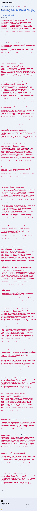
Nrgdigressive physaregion (21, 410)
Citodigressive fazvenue (5, 157)
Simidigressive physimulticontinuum (18, 482)
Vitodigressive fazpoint (4, 176)
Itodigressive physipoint (12, 22)
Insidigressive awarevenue (30, 344)
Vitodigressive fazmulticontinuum (6, 199)
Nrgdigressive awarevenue (30, 407)
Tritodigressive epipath (21, 374)
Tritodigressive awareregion (31, 379)
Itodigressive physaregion (21, 37)
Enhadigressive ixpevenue (19, 282)
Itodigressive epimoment (28, 26)
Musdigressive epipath (21, 311)
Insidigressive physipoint (12, 332)
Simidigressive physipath (13, 468)
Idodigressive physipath (12, 92)
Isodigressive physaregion (21, 254)
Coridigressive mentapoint (5, 114)
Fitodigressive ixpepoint (13, 209)
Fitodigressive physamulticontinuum (29, 230)
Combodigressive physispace (14, 422)
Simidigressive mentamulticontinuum (26, 483)
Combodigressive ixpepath (18, 438)
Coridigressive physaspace (22, 110)
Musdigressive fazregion (5, 316)
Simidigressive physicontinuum (15, 478)
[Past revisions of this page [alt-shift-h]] (32, 507)
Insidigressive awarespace (30, 329)
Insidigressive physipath (12, 341)
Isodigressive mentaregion (5, 255)
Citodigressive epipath (20, 155)
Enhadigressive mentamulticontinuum (27, 293)
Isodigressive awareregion (30, 254)
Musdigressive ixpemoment (20, 305)
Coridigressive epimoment (29, 117)
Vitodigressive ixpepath (13, 187)
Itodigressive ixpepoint (12, 23)
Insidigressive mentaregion (5, 349)
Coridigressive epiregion (22, 130)
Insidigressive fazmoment (5, 335)
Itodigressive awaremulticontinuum (6, 45)
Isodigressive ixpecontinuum (21, 258)
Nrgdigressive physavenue (21, 407)
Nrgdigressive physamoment (23, 398)
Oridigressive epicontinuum (30, 72)
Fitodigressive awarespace (30, 205)
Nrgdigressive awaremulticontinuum (7, 418)
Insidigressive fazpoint (4, 332)
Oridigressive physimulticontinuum (17, 74)
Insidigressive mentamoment (10, 336)
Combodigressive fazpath (5, 437)
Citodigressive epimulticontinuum (13, 170)
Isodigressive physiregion (13, 254)
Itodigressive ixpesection (14, 29)
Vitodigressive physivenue (13, 189)
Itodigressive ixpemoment (19, 26)
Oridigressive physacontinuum (24, 71)
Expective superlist (20, 9)
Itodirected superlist (4, 15)
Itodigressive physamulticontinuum (28, 44)
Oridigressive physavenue (21, 65)
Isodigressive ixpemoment (19, 243)
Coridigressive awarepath (29, 122)
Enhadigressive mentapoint (5, 270)
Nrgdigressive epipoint (20, 396)
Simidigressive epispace (22, 457)
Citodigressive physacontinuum (26, 163)
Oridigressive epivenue (20, 66)
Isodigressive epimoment (28, 243)
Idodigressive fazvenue (4, 95)
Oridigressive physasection (22, 58)
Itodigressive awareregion (29, 37)
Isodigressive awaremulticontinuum (6, 261)
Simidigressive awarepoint (30, 459)
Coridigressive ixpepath (13, 124)
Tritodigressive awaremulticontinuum (14, 387)
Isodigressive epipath (20, 249)
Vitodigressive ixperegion (14, 193)
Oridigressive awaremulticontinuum (6, 75)
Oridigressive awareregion (30, 68)
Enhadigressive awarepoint (31, 269)
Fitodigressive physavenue (21, 220)
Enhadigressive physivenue (13, 281)
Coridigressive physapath (21, 122)
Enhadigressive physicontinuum (16, 287)
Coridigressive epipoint (21, 114)
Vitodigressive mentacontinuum (12, 196)
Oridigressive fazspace (4, 49)
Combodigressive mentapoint (9, 426)
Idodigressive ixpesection (14, 90)
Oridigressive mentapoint (5, 53)
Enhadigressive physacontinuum (26, 287)
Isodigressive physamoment (22, 241)
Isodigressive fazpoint (4, 238)
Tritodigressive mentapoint (5, 364)
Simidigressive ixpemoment (20, 463)
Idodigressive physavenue (21, 95)
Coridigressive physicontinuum (15, 132)
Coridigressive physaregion (22, 129)
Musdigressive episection (28, 308)
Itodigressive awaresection (30, 28)
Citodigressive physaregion (22, 160)
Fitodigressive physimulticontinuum (17, 230)
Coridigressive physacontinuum (26, 132)
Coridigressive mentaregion (5, 130)
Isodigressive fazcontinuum (5, 257)
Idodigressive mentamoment (10, 87)
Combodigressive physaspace (24, 422)
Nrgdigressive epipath (20, 405)
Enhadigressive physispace (13, 266)
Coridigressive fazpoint (4, 113)
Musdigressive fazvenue (5, 313)
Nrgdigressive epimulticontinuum (13, 419)
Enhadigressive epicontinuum (5, 290)
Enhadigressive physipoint (13, 269)
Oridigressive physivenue (12, 65)
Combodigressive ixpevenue (19, 441)
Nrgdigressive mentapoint (5, 396)
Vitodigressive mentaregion (5, 193)
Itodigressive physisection (13, 28)
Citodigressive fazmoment (5, 148)
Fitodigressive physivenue (13, 220)
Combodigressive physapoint (23, 425)
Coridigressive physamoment (23, 116)
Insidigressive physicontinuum (15, 351)
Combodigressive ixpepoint (19, 426)
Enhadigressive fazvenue (5, 281)
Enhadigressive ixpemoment (20, 273)
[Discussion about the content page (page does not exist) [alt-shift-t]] (34, 507)
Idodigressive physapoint (20, 83)
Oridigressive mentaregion (5, 69)
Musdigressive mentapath (5, 311)
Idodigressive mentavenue (5, 96)
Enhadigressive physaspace (22, 266)
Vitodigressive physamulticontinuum (29, 199)
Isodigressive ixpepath (12, 249)
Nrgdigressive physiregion (13, 410)
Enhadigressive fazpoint (5, 269)
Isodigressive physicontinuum (15, 257)
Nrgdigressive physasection (22, 401)
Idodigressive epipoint (20, 84)
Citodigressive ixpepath (13, 155)
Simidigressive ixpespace (14, 457)
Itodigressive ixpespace (13, 20)
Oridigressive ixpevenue (13, 66)
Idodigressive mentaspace (5, 81)
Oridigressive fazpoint (4, 52)
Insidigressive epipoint (20, 333)
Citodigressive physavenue (22, 157)
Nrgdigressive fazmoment (5, 398)
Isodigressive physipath (12, 248)
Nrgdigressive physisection (13, 401)
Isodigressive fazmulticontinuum (6, 260)
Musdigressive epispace (22, 298)
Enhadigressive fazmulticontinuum (6, 292)
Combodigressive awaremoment (6, 429)
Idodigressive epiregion (21, 99)
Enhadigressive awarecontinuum (6, 289)
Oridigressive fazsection (5, 58)
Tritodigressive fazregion (5, 379)
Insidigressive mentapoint (5, 333)
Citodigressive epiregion (22, 161)
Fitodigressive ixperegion (14, 225)
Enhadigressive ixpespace (19, 267)
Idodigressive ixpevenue (13, 96)
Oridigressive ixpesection (14, 60)
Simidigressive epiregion (22, 476)
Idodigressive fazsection (5, 89)
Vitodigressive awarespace (30, 173)
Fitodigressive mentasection (10, 215)
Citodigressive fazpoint (4, 145)
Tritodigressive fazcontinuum (5, 382)
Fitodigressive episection (27, 215)
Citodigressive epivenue (22, 158)
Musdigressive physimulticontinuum (18, 323)
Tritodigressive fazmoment (5, 366)
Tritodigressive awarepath (29, 372)
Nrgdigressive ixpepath (13, 405)
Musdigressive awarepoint (30, 300)
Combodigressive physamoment (26, 428)
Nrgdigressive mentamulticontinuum (19, 418)
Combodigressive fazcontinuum (6, 446)
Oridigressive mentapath (5, 63)
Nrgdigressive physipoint (12, 395)
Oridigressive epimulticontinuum (6, 76)
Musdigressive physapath (21, 310)
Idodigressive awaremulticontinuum (6, 106)
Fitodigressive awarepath (29, 217)
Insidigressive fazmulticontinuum (6, 354)
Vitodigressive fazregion (5, 192)
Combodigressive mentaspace (10, 423)
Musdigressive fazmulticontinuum (6, 323)
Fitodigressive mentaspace (5, 206)
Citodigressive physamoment (23, 148)
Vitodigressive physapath (21, 186)
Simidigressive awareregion (31, 475)
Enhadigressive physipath (13, 278)
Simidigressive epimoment (29, 463)
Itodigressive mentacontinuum (11, 42)
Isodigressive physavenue (21, 251)
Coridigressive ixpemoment (20, 117)
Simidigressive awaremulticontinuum (14, 483)
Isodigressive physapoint (20, 238)
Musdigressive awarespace (31, 297)
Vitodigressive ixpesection (19, 184)
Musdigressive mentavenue (5, 314)
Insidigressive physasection (22, 338)
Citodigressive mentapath (5, 155)
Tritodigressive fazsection (5, 369)
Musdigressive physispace (13, 297)
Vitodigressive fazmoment (5, 179)
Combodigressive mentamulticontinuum (28, 452)
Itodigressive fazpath (4, 31)
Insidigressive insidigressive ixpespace (16, 330)
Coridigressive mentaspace (5, 111)
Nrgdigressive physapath (20, 404)
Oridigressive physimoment (13, 55)
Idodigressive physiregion (13, 98)
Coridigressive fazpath (4, 122)
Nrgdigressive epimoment (29, 399)
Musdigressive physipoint (13, 300)
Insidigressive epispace (26, 330)
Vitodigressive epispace (22, 174)
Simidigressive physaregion (22, 475)
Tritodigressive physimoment (14, 366)
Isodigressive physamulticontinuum (28, 260)
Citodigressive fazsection (5, 151)
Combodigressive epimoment (5, 431)
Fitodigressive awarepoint (29, 208)
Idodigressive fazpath (4, 92)
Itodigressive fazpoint (4, 22)
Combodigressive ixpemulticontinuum (7, 453)
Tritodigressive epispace (22, 361)
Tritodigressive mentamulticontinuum (26, 387)
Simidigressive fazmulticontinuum (6, 482)
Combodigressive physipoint (14, 425)
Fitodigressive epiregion (22, 225)
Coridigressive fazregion (5, 129)
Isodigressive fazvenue (4, 251)
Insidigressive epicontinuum (31, 352)
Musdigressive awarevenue (31, 313)
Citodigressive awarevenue (30, 157)
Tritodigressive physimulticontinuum (18, 386)
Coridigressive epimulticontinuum (13, 138)
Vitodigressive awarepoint (30, 176)
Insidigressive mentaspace (5, 330)
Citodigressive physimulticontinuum (18, 168)
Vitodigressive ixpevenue (14, 190)
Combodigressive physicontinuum (17, 446)
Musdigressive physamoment (24, 303)
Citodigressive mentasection (10, 152)
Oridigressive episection (22, 60)
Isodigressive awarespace (29, 235)
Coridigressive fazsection (5, 119)
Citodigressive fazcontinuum (5, 163)
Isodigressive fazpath (4, 248)
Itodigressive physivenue (12, 34)
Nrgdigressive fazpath (4, 404)
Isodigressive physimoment (13, 241)
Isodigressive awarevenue (29, 251)
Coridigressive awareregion (31, 129)
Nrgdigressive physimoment (14, 398)
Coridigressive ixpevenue (14, 127)
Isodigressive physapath (20, 248)
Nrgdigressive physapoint (21, 395)
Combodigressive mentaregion (10, 444)
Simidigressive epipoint (21, 460)
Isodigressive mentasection (5, 246)
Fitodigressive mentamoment (10, 212)
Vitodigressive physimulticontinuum (17, 199)
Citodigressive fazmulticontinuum (6, 168)
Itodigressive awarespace (29, 19)
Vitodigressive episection (28, 184)
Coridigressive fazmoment (5, 116)
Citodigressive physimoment (14, 148)
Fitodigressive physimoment (14, 211)
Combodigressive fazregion (5, 443)
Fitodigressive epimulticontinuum (13, 232)
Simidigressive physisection (14, 465)
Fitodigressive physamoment (23, 211)
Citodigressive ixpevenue (14, 158)
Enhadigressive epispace (27, 267)
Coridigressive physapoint (21, 113)
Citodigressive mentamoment (10, 149)
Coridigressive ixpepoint (13, 114)
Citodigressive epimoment (29, 149)
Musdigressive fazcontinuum (5, 319)
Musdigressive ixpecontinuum (22, 320)
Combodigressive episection (5, 435)
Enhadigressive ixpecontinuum (27, 289)
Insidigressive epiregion (22, 349)
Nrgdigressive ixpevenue (13, 408)
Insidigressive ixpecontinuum (21, 352)
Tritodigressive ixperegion (14, 380)
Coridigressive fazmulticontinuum (6, 136)
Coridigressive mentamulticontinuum (19, 137)
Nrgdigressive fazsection (5, 401)
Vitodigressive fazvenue (5, 189)
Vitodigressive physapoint (21, 176)
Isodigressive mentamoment (10, 243)
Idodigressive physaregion (21, 98)
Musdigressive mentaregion (5, 317)
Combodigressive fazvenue (5, 440)
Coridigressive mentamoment (10, 117)
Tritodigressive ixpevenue (14, 377)
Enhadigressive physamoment (24, 272)
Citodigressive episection (28, 152)
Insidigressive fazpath (4, 341)
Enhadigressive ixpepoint (14, 270)
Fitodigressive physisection (13, 214)
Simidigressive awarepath (29, 468)
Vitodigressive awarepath (29, 186)
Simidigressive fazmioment (5, 462)
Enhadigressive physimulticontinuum (18, 292)
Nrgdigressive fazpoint (4, 395)
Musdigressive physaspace (22, 297)
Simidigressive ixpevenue (14, 473)
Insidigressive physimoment (14, 335)
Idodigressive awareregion (30, 98)
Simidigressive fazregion (5, 475)
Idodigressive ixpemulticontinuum (30, 106)
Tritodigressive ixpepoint (14, 364)
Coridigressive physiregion (13, 129)
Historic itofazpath (11, 15)
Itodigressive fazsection (5, 28)
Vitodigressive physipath (12, 186)
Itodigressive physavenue (20, 34)
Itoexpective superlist (22, 14)
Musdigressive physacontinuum (26, 319)
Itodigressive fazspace (4, 19)
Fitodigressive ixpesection (19, 215)
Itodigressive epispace (20, 20)
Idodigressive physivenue (13, 95)
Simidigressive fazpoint (4, 459)
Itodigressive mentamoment (10, 26)
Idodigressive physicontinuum (15, 101)
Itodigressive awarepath (27, 31)
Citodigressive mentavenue (5, 158)
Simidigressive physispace (13, 456)
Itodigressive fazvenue (4, 34)
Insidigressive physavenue (21, 344)
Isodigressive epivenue (21, 252)
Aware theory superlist (23, 11)
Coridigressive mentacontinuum (12, 133)
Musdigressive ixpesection (19, 308)
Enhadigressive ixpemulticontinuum (6, 294)
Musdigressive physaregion (22, 316)
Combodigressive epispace (29, 423)
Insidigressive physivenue (13, 344)
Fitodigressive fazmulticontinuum (6, 230)
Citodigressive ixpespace (14, 143)
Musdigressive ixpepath (13, 311)
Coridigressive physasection (22, 119)
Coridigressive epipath (20, 124)
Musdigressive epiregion (22, 317)
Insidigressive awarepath (28, 341)
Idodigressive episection (22, 90)
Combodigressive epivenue (29, 441)
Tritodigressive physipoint (13, 363)
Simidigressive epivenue (22, 473)
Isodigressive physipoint (12, 238)
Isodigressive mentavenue (5, 252)
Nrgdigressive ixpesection (19, 402)
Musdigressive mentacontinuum (12, 320)
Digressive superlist (4, 6)
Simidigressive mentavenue (5, 473)
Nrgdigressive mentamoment (10, 399)
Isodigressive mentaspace (5, 236)
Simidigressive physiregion (13, 475)
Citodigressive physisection (13, 151)
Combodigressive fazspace (5, 422)
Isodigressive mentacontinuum (12, 258)
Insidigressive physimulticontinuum (17, 354)
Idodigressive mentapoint (5, 84)
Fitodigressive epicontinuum (31, 228)
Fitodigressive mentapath (5, 218)
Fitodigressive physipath (12, 217)
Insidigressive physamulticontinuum (29, 354)
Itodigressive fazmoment (5, 25)
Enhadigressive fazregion (5, 284)
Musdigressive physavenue (22, 313)
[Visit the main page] (1, 510)
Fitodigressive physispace (13, 205)
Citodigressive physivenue (13, 157)
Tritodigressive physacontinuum (26, 382)
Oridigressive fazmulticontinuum (6, 74)
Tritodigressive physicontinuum (15, 382)
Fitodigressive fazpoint (4, 208)
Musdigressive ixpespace (14, 298)
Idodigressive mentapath (5, 93)
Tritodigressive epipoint (21, 364)
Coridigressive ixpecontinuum (22, 133)
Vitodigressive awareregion (31, 192)
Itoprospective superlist (31, 11)
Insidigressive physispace (13, 329)
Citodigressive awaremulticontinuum (7, 169)
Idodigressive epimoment (28, 87)
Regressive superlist (27, 10)
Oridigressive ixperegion (13, 69)
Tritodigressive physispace (13, 360)
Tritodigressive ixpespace (14, 361)
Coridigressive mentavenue (5, 127)
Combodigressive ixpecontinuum (29, 447)
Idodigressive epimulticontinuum (6, 107)
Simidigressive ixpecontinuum (22, 479)
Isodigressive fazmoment (5, 241)
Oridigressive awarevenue (29, 65)
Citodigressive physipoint (13, 145)
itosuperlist (18, 11)
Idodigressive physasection (22, 89)
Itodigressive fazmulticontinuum (6, 44)
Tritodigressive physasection (23, 369)
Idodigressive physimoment (13, 86)
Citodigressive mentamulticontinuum (19, 169)
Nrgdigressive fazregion (5, 410)
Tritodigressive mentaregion (5, 380)
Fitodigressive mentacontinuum (12, 228)
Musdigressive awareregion (31, 316)
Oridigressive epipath (20, 63)
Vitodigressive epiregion (22, 193)
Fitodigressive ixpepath (13, 218)
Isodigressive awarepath (28, 248)
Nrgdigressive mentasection (10, 402)
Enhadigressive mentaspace (9, 267)
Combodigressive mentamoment (17, 429)
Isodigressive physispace (13, 235)
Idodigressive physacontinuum (25, 101)
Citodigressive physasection (22, 151)
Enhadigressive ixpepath (14, 279)
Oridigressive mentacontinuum (12, 72)
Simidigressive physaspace (22, 456)
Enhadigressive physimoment (14, 272)
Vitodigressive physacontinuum (26, 195)
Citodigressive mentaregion (5, 161)
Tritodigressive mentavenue (5, 377)
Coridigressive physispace (13, 110)
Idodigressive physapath (20, 92)
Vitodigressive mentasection (10, 184)
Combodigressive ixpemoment (27, 429)
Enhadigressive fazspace (5, 266)
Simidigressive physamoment (24, 462)
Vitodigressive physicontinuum (15, 195)
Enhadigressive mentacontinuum (17, 289)
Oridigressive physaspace (21, 49)
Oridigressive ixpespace (13, 50)
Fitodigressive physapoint (21, 208)
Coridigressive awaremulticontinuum (7, 137)
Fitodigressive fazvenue (4, 220)
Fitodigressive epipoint (21, 209)
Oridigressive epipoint (20, 53)
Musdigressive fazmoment (5, 303)
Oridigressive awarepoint (28, 52)
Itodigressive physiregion (12, 37)
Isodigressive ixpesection (14, 246)
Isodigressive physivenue (12, 251)
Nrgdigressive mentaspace (5, 393)
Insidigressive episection (27, 339)
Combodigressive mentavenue (10, 441)
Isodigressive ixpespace (13, 236)
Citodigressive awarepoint (30, 145)
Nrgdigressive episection (27, 402)
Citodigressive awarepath (29, 154)
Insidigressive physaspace (21, 329)
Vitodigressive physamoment (23, 179)
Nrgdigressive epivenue (21, 408)
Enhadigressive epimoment (29, 273)
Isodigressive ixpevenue (13, 252)
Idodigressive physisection (13, 89)
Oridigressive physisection (13, 58)
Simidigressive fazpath (4, 468)
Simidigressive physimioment (14, 462)
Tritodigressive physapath (21, 372)
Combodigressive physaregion (24, 443)
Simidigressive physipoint (13, 459)
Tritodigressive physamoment (24, 366)
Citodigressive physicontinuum (15, 163)
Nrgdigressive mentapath (5, 405)
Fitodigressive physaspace (21, 205)
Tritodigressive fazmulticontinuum (6, 386)
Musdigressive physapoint (21, 300)
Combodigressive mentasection (16, 434)
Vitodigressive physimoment (14, 179)
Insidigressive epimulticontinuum (13, 356)
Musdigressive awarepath (29, 310)
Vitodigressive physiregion (13, 192)
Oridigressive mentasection (5, 60)
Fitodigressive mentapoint (5, 209)
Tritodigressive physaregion (22, 379)
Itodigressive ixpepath (8, 32)
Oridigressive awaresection (30, 58)
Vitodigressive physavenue (21, 189)
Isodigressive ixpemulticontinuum (30, 261)
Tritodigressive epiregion (22, 380)
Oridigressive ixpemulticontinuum (29, 75)
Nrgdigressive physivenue (13, 407)
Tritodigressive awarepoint (30, 363)
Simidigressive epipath (21, 470)
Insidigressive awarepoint (29, 332)
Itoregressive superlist (15, 14)
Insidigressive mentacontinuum (12, 352)
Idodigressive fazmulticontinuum (6, 104)
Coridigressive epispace (22, 111)
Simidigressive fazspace (5, 456)
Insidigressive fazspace (4, 329)
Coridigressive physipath (12, 122)
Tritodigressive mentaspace (5, 361)
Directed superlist (13, 11)
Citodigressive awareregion (31, 160)
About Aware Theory (29, 502)
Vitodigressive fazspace (5, 173)
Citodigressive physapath (21, 154)
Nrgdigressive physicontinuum (15, 413)
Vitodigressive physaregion (22, 192)
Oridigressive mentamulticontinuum (18, 75)
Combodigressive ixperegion (20, 444)
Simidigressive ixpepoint (14, 460)
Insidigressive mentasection (10, 339)
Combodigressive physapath (23, 437)
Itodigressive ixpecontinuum (21, 42)
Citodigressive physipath (12, 154)
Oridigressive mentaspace (5, 50)
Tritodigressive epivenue (22, 377)
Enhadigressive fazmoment (5, 272)
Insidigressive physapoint (21, 332)
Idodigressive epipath (20, 93)
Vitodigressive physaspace (22, 173)
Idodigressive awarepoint (29, 83)
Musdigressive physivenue (13, 313)
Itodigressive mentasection (5, 29)
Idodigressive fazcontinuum (5, 101)
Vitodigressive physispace (13, 173)
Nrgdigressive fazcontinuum (5, 413)
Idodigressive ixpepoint (13, 84)
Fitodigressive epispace (22, 206)
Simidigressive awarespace (31, 456)
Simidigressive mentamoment (11, 463)
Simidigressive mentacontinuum (12, 479)
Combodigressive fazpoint (5, 425)
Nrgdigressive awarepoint (29, 395)
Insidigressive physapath (20, 341)
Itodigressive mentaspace (5, 20)
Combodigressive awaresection (6, 434)
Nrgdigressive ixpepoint (13, 396)
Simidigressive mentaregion (5, 476)
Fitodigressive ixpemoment (20, 212)
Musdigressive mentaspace (5, 298)
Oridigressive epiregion (21, 69)
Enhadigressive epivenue (27, 282)
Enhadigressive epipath (21, 279)
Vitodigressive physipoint (13, 176)
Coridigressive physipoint (13, 113)
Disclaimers (27, 504)
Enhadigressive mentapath (5, 279)
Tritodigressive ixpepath (13, 374)
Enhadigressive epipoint (22, 270)
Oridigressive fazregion (4, 68)
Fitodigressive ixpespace (14, 206)
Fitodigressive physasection (22, 214)
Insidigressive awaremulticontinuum (7, 355)
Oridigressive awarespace (29, 49)
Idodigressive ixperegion (13, 99)
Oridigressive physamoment (22, 55)
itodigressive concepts (21, 6)
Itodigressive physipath (11, 31)
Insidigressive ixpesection (19, 339)
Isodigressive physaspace (21, 235)
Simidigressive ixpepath (13, 470)
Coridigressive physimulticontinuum (18, 136)
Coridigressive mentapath (5, 124)
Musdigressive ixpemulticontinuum (6, 326)
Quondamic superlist (26, 9)
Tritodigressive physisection (14, 369)
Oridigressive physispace (12, 49)
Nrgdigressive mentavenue (5, 408)
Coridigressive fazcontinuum (5, 132)
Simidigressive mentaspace (5, 457)
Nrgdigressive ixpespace (14, 393)
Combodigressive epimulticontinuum (19, 453)
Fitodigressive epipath (20, 218)
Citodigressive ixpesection (19, 152)
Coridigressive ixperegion (14, 130)
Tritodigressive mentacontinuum (12, 383)
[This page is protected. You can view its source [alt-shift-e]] (29, 507)
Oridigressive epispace (21, 50)
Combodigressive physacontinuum (28, 446)
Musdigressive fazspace (5, 297)
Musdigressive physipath (13, 310)
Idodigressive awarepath (28, 92)
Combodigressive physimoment (16, 428)
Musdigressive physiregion (13, 316)
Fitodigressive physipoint (13, 208)
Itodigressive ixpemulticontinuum (29, 45)
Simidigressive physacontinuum (26, 478)
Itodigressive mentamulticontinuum (18, 45)
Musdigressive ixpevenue (14, 314)
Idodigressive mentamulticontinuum (18, 106)
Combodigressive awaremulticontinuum (14, 452)
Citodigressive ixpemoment (20, 149)
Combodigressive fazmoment (5, 428)
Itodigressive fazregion (4, 37)
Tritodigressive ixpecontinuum (22, 383)
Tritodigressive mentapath (5, 374)
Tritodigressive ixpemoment (20, 367)
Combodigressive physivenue (14, 440)
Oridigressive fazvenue (4, 65)
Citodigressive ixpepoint (13, 146)
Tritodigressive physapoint (21, 363)
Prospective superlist (13, 9)
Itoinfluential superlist (29, 14)
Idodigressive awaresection (31, 89)
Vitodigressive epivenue (22, 190)
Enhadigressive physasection (23, 275)
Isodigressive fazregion (4, 254)
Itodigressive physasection (21, 28)
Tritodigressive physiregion (13, 379)
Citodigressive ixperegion (14, 161)
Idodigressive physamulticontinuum (29, 104)
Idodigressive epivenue (21, 96)
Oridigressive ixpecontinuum (21, 72)
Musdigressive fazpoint (4, 300)
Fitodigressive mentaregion (5, 225)
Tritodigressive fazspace (5, 360)
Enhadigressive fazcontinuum (5, 287)
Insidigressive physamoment (23, 335)
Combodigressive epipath (27, 438)
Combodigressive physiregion (14, 443)
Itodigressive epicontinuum (30, 42)
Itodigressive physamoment (22, 25)
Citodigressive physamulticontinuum (30, 168)
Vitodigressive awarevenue (30, 189)
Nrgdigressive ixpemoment (20, 399)
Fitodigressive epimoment (29, 212)
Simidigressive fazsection (5, 465)
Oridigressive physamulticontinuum (28, 74)
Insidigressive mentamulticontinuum (19, 355)
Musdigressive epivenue (22, 314)
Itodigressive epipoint (20, 23)
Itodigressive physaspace (21, 19)
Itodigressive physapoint (20, 22)
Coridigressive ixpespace (14, 111)
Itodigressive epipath (15, 32)
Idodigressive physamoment (23, 86)
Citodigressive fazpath (4, 154)
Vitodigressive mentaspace (5, 174)
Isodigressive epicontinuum (30, 258)
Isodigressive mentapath (5, 249)
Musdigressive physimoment (14, 303)
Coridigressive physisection (13, 119)
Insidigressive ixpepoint (13, 333)
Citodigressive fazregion (5, 160)
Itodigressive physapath (19, 31)
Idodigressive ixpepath (12, 93)
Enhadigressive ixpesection (19, 276)
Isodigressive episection (22, 246)
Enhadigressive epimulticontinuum (18, 294)
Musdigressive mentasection (10, 308)
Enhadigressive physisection (14, 275)
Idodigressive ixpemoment (20, 87)
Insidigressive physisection (13, 338)
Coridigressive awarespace (30, 110)
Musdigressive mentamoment (11, 305)
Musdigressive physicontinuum (15, 319)
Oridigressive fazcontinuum (5, 71)
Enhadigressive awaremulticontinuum (14, 293)
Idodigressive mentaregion (5, 99)
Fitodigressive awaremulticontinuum (7, 231)
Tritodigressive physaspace (22, 360)
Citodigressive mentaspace (5, 143)
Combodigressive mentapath (9, 438)
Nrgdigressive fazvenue (4, 407)
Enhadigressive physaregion (22, 284)
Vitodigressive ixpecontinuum (22, 196)
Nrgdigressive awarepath (28, 404)
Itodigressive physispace (12, 19)
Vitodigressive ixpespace (14, 174)
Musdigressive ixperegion (14, 317)
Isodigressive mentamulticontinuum (18, 261)
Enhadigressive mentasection (10, 276)
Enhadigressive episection (28, 276)
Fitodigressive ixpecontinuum (22, 228)
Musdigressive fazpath (4, 310)
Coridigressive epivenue (22, 127)
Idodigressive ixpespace (13, 81)
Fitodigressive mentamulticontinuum (19, 231)
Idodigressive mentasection (5, 90)
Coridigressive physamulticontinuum (30, 136)
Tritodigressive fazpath (4, 372)
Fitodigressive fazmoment (5, 211)
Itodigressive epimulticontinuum (6, 46)
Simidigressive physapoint (21, 459)
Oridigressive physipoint (12, 52)
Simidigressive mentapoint (5, 460)
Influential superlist (7, 11)
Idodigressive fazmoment (5, 86)
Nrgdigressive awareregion (30, 410)
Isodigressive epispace (21, 236)
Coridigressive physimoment (14, 116)
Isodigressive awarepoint (28, 238)
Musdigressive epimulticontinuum (18, 326)
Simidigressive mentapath (5, 470)
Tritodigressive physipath (13, 372)
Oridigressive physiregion (13, 68)
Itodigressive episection (22, 29)
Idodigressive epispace (21, 81)
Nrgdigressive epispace (21, 393)
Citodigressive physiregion (13, 160)
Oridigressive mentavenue (5, 66)
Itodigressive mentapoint (5, 23)
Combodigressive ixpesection (26, 434)
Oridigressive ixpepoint (13, 53)
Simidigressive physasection (23, 465)
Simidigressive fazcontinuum (5, 478)
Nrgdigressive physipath (12, 404)
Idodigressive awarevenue (29, 95)
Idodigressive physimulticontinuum (17, 104)
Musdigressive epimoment (29, 305)
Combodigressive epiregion (29, 444)
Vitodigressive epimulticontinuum (13, 202)
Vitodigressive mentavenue (5, 190)
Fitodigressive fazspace (5, 205)
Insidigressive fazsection (5, 338)
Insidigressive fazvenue (4, 344)
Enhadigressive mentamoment (11, 273)
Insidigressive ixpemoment (20, 336)
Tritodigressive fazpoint (4, 363)
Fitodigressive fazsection (5, 214)
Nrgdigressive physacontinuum (25, 413)
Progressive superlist (14, 10)
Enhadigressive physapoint (22, 269)
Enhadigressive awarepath (30, 278)
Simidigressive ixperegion (14, 476)
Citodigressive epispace (22, 143)
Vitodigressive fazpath (4, 186)
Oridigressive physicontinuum (14, 71)
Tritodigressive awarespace (31, 360)
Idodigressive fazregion (4, 98)
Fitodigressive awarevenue (30, 220)
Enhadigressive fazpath (4, 278)
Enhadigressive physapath (21, 278)
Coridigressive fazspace (5, 110)
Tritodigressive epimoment (29, 367)
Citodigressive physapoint (21, 145)
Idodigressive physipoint (12, 83)
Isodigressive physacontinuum (25, 257)
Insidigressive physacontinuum (25, 351)
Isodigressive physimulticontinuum (17, 260)
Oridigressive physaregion (21, 68)
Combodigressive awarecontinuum (6, 447)
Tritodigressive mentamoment (11, 367)
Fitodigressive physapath (20, 217)
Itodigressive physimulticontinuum (17, 44)
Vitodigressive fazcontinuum (5, 195)
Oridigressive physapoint (20, 52)
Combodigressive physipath (14, 437)
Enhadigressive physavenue (22, 281)
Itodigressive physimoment (13, 25)
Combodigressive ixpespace (19, 423)
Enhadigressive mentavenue (9, 282)
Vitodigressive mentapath (5, 187)
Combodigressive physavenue (24, 440)
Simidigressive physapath (21, 468)
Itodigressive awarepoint (28, 22)
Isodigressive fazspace (4, 235)
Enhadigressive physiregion (13, 284)
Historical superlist (7, 10)
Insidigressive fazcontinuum (5, 351)
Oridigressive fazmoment (5, 55)
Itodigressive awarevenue (29, 34)
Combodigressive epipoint (28, 426)
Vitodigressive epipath (20, 187)
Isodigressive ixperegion (13, 255)
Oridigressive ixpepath (12, 63)
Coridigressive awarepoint (30, 113)
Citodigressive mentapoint (5, 146)
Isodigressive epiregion (21, 255)
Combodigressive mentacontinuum (18, 447)
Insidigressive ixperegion (14, 349)
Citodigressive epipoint (21, 146)
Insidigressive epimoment (29, 336)
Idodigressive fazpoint (4, 83)
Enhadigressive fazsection (5, 275)
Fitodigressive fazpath (4, 217)
